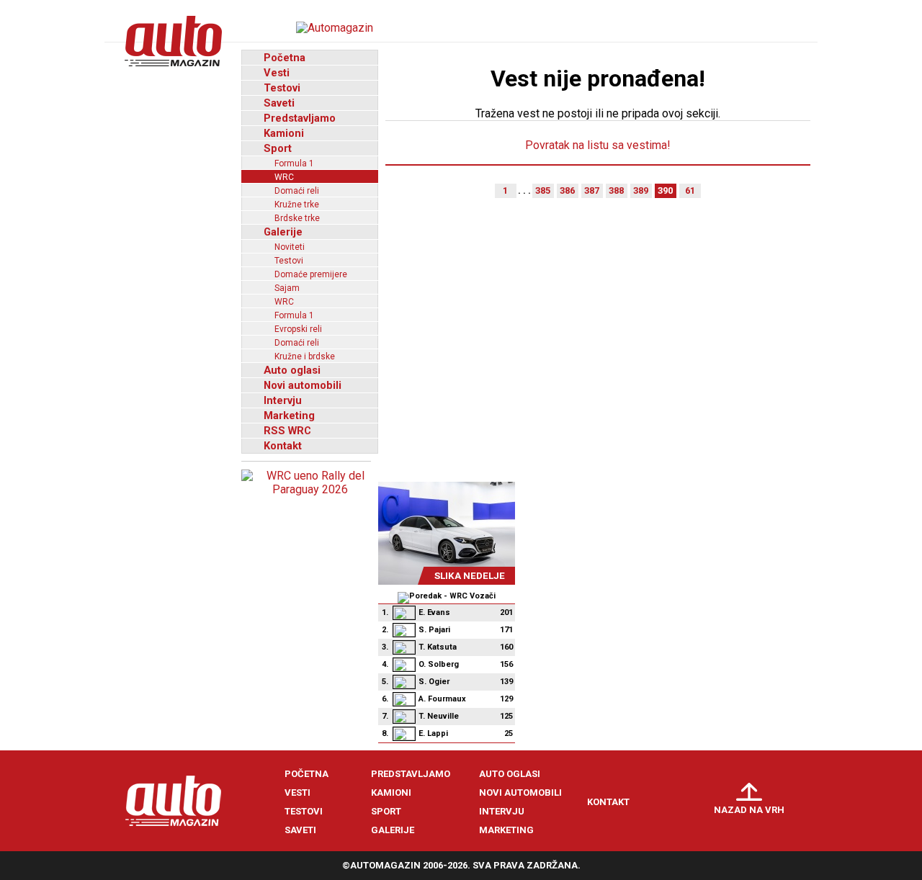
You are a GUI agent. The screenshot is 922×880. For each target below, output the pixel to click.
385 (542, 190)
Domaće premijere (310, 274)
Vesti (277, 72)
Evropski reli (298, 329)
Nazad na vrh (749, 809)
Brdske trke (297, 218)
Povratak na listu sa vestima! (598, 145)
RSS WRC (287, 430)
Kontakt (283, 445)
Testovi (282, 87)
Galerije (283, 231)
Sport (278, 148)
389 (640, 190)
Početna (284, 57)
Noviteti (289, 247)
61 (690, 190)
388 (616, 190)
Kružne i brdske (304, 356)
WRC (284, 177)
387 (591, 190)
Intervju (283, 400)
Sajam (287, 288)
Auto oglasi (292, 370)
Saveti (279, 102)
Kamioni (284, 133)
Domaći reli (296, 191)
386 (567, 190)
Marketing (289, 415)
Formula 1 (294, 163)
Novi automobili (302, 385)
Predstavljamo (300, 118)
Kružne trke (296, 204)
